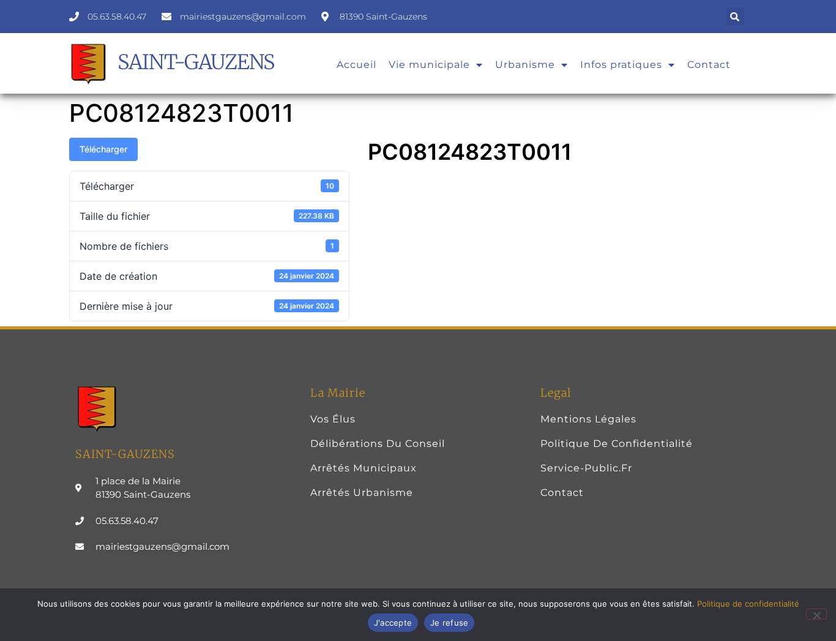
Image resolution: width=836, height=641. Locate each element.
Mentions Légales (588, 419)
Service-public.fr (586, 468)
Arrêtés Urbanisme (361, 492)
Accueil (356, 64)
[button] (735, 16)
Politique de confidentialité (616, 443)
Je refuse (449, 623)
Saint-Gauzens (196, 62)
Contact (709, 64)
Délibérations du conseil (377, 443)
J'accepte (393, 623)
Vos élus (333, 419)
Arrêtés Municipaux (363, 468)
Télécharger (103, 149)
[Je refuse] (816, 614)
